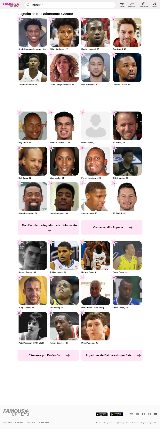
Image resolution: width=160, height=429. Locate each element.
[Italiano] (149, 414)
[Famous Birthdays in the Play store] (116, 414)
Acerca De (7, 423)
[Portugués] (137, 414)
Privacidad (31, 423)
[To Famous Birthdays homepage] (11, 5)
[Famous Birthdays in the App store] (101, 414)
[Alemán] (155, 414)
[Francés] (143, 414)
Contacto (19, 423)
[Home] (41, 412)
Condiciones (44, 423)
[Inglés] (131, 414)
